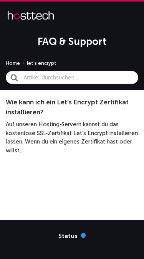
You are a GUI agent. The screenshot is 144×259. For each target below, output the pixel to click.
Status (72, 235)
